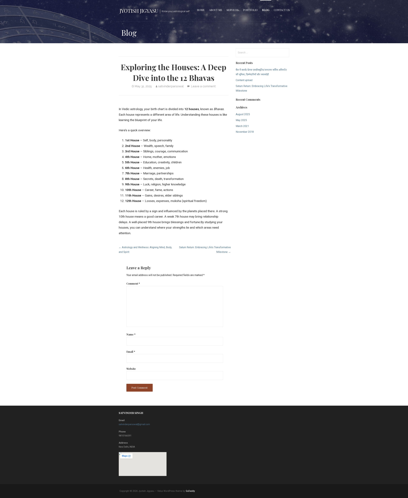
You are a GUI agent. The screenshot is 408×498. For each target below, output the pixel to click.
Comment (133, 283)
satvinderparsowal (171, 86)
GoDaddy (190, 491)
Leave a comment (203, 86)
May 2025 (241, 120)
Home (201, 10)
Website (131, 368)
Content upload (244, 80)
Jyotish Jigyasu (139, 10)
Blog (265, 10)
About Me (215, 10)
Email (130, 351)
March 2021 (242, 126)
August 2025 (243, 114)
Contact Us (282, 10)
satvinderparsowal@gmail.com (134, 424)
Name (130, 334)
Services (233, 10)
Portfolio (250, 10)
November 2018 (245, 131)
